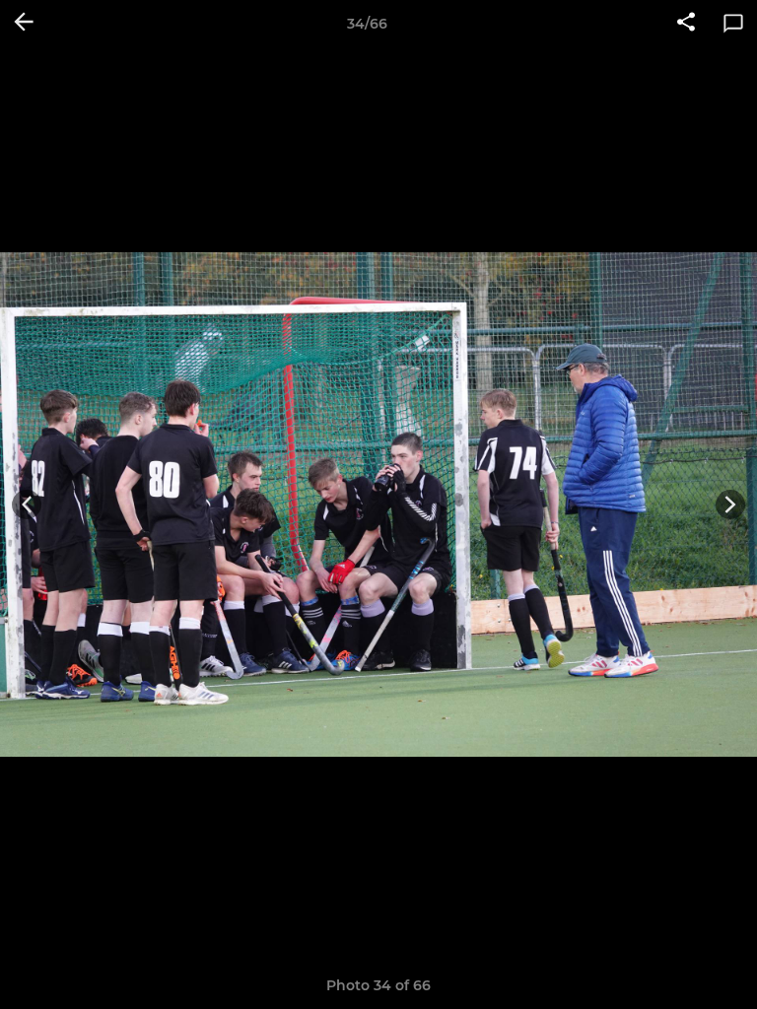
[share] (686, 23)
